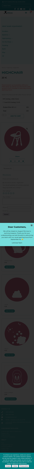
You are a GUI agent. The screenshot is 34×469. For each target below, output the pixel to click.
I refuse (15, 466)
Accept (8, 466)
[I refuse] (32, 461)
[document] (17, 234)
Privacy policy (24, 466)
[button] (31, 225)
